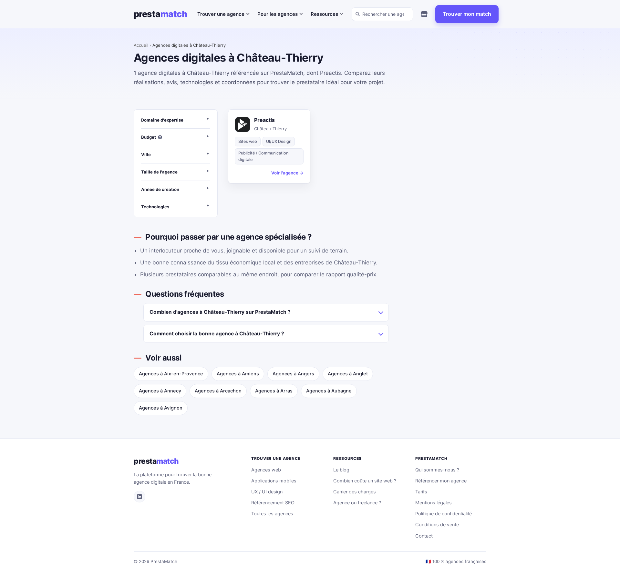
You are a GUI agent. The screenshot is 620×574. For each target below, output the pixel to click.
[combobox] (382, 14)
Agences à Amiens (238, 374)
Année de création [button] (160, 189)
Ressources (324, 14)
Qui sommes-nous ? (437, 470)
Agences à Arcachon (218, 391)
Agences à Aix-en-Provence (171, 374)
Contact (424, 536)
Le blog (341, 470)
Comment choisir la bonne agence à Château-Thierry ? (217, 334)
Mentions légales (433, 503)
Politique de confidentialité (443, 514)
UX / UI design (267, 492)
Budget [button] (148, 137)
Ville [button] (146, 154)
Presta (160, 14)
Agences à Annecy (160, 391)
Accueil (141, 45)
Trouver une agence (220, 14)
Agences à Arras (274, 391)
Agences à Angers (293, 374)
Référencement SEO (272, 503)
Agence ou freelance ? (357, 503)
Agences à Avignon (160, 408)
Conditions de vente (437, 525)
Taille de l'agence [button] (159, 171)
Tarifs (421, 492)
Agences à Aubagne (329, 391)
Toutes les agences (272, 514)
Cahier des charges (354, 492)
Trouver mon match (467, 14)
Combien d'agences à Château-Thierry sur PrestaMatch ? (220, 312)
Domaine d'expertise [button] (162, 120)
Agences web (266, 470)
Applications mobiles (273, 481)
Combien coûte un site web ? (364, 481)
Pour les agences (277, 14)
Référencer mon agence (441, 481)
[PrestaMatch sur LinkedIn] (139, 496)
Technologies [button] (155, 206)
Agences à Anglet (348, 374)
